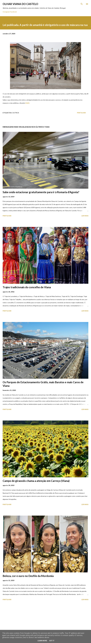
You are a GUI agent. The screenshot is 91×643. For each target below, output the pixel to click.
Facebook (13, 12)
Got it (51, 641)
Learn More (42, 641)
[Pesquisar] (81, 4)
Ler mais (84, 216)
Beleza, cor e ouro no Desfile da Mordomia (28, 575)
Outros (15, 113)
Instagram (6, 12)
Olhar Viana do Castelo (20, 4)
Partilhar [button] (81, 113)
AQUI (27, 103)
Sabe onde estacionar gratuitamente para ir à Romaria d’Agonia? (41, 192)
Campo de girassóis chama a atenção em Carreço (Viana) (36, 480)
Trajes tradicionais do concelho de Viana (27, 287)
